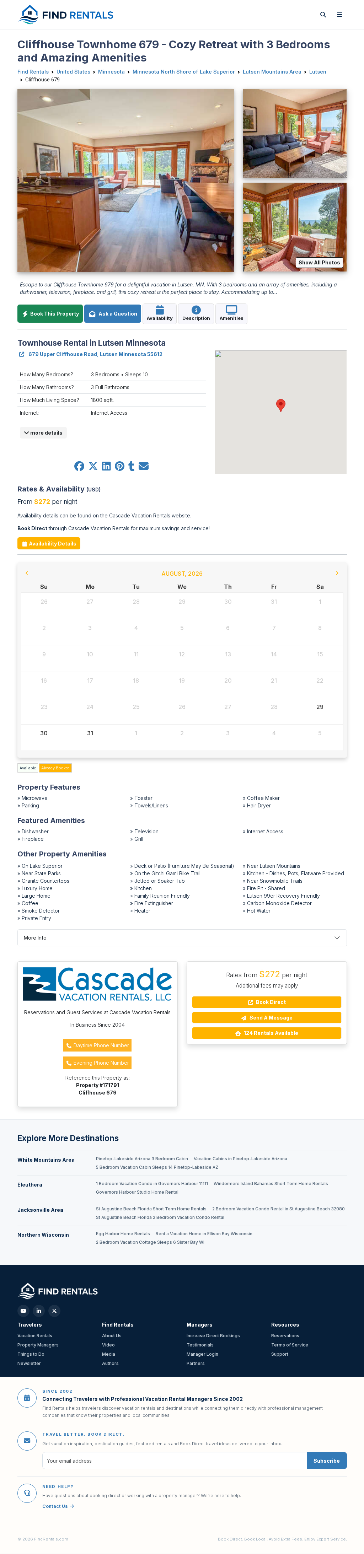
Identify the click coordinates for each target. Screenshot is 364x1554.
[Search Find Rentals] (323, 14)
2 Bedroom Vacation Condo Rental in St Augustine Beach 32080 (278, 1208)
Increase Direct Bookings (213, 1335)
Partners (196, 1363)
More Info (35, 938)
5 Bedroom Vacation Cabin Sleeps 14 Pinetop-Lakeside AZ (157, 1167)
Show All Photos (319, 262)
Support (279, 1354)
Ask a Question (116, 314)
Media (108, 1354)
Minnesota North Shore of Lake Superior (184, 72)
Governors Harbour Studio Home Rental (137, 1192)
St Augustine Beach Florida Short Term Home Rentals (151, 1208)
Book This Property (54, 314)
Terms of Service (289, 1345)
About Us (112, 1335)
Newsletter (29, 1363)
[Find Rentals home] (66, 14)
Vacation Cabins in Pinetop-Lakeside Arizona (240, 1158)
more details (46, 433)
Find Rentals (33, 72)
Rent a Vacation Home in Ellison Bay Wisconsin (204, 1233)
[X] (54, 1311)
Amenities (231, 318)
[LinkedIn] (39, 1311)
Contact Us (55, 1506)
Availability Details (52, 544)
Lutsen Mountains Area (272, 72)
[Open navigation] (339, 14)
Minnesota (111, 72)
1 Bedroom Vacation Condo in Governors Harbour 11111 (152, 1183)
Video (108, 1345)
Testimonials (200, 1345)
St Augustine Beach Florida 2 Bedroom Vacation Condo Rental (160, 1217)
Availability (160, 318)
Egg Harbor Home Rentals (123, 1233)
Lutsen (317, 72)
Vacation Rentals (34, 1335)
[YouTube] (23, 1311)
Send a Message (270, 1018)
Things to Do (30, 1354)
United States (73, 72)
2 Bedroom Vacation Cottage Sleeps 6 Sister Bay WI (150, 1242)
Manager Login (202, 1354)
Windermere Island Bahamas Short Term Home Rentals (271, 1183)
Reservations (285, 1335)
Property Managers (38, 1345)
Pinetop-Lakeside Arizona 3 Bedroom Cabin (142, 1158)
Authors (110, 1363)
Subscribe (327, 1461)
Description (196, 318)
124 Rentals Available (270, 1033)
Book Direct (270, 1002)
